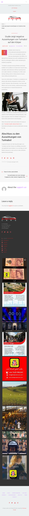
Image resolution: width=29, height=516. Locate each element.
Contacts (14, 497)
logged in (10, 206)
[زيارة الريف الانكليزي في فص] (14, 393)
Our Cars (24, 493)
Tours (8, 493)
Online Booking (12, 495)
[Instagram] (10, 232)
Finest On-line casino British (11, 172)
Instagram (5, 244)
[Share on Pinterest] (13, 158)
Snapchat (5, 242)
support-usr (12, 46)
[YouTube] (7, 232)
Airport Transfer (16, 493)
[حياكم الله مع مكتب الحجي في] (14, 369)
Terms (26, 495)
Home (3, 24)
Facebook (5, 246)
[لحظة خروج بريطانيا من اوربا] (14, 319)
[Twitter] (4, 232)
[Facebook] (9, 503)
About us (20, 495)
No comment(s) (19, 46)
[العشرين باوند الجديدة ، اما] (14, 270)
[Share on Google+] (8, 158)
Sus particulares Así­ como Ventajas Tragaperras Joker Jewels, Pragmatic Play (14, 176)
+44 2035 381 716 (10, 238)
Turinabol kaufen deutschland (11, 124)
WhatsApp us (6, 240)
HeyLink (5, 252)
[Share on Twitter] (4, 158)
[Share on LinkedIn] (10, 158)
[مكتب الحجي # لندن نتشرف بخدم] (14, 344)
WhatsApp (15, 8)
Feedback (4, 495)
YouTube (5, 250)
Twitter (5, 248)
